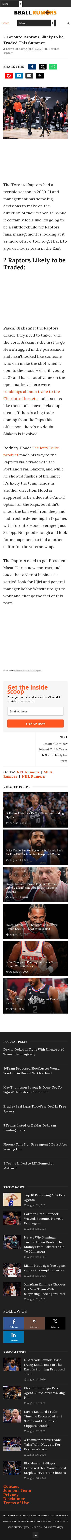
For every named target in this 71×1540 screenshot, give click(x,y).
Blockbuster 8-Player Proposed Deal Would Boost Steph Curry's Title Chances (45, 1468)
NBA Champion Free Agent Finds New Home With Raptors (31, 964)
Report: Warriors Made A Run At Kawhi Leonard (32, 1001)
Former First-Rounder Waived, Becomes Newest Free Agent (43, 1218)
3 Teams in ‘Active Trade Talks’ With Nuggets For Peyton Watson (42, 1444)
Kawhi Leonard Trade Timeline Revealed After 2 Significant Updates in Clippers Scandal (33, 887)
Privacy (11, 1494)
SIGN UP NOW (35, 723)
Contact (11, 1486)
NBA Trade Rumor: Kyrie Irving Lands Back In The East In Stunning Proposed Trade (34, 852)
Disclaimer (14, 1498)
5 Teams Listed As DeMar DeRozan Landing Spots (35, 815)
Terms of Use (16, 1502)
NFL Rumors (28, 772)
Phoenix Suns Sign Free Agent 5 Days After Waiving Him (44, 1392)
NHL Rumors (33, 776)
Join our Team (17, 1490)
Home (5, 23)
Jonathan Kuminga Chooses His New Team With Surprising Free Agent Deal (45, 1289)
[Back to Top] (35, 1535)
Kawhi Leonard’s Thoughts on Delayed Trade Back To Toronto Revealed (32, 927)
